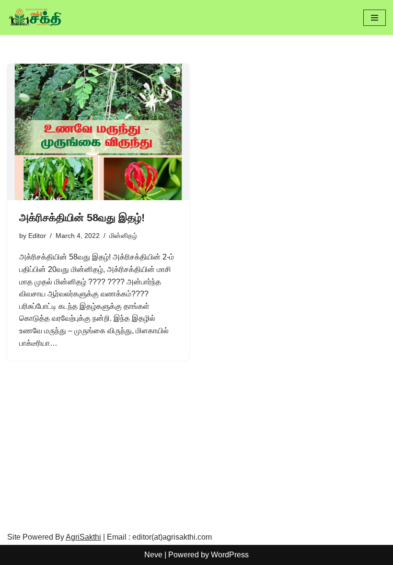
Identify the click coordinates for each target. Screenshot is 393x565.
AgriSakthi (83, 537)
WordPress (230, 555)
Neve (153, 555)
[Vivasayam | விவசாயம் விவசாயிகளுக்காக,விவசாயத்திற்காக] (36, 17)
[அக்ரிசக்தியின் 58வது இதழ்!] (98, 132)
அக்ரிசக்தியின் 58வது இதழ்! (82, 218)
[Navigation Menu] (374, 18)
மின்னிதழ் (123, 235)
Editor (37, 235)
